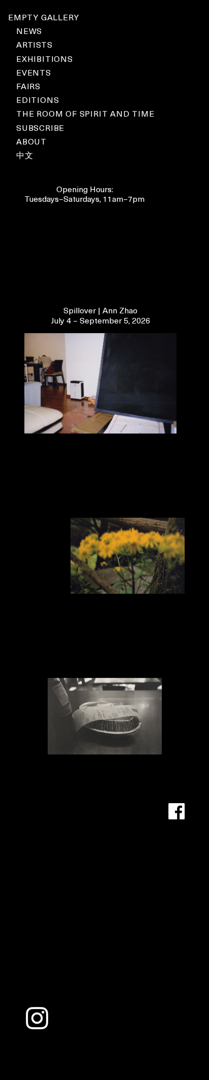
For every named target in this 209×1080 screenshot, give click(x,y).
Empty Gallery (43, 17)
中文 (24, 155)
